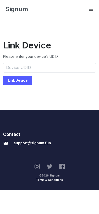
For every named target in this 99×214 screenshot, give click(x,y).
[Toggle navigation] (91, 9)
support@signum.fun (32, 143)
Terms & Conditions (49, 179)
